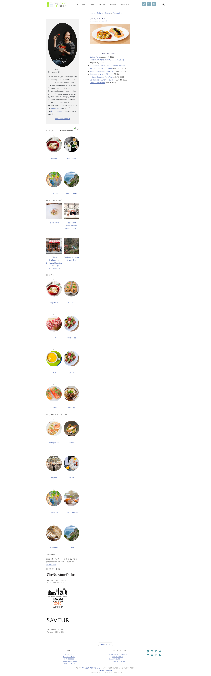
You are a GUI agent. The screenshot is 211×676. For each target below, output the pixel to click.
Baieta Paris (95, 57)
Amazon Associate (91, 668)
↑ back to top (106, 644)
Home (92, 13)
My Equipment (69, 657)
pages (59, 111)
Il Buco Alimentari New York (101, 77)
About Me (81, 4)
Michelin (112, 4)
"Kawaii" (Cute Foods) (117, 659)
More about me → (62, 119)
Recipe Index (56, 108)
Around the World (117, 661)
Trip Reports (117, 657)
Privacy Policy (69, 663)
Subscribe (125, 4)
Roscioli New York (97, 83)
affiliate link (51, 564)
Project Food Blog (69, 661)
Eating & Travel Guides (117, 655)
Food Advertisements (66, 130)
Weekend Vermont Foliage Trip (102, 71)
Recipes (102, 4)
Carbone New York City (99, 74)
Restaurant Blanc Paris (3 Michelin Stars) (107, 60)
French (108, 13)
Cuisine (100, 13)
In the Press (69, 659)
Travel (91, 4)
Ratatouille (117, 13)
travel (53, 111)
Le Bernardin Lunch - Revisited (103, 80)
